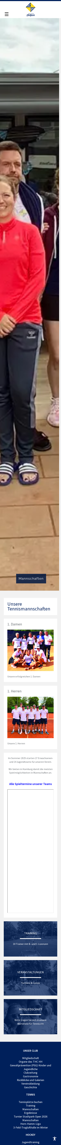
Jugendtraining (30, 1142)
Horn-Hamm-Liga (30, 1124)
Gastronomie (30, 1076)
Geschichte (30, 1087)
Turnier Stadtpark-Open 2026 (30, 1116)
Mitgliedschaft (30, 1058)
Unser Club (30, 1050)
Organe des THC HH (30, 1061)
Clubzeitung (30, 1072)
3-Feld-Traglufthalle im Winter (30, 1127)
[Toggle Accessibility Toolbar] (55, 1139)
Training (30, 1105)
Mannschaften (30, 1109)
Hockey (30, 1134)
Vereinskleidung (30, 1083)
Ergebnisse (30, 1113)
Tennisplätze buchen (30, 1102)
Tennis (30, 1094)
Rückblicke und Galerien (30, 1080)
